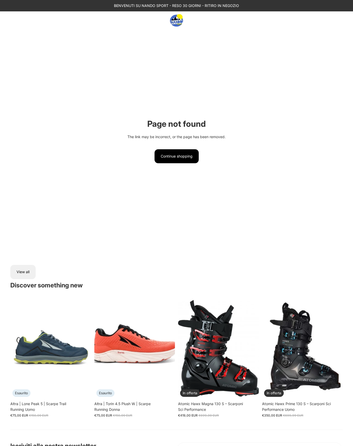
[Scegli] (251, 391)
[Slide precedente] (18, 348)
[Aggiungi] (334, 391)
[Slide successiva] (83, 348)
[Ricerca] (317, 20)
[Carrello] (339, 20)
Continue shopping (177, 156)
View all (23, 272)
